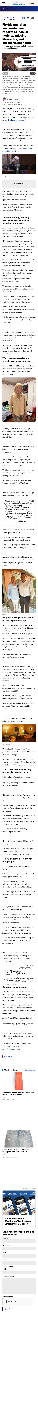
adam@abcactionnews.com (12, 1049)
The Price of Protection (8, 19)
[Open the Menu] (3, 3)
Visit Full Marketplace (29, 1070)
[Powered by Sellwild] (33, 1188)
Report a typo (8, 1056)
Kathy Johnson (30, 132)
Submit (7, 1309)
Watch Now (32, 3)
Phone (7, 1263)
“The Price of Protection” (16, 120)
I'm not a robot (7, 1297)
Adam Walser (14, 99)
